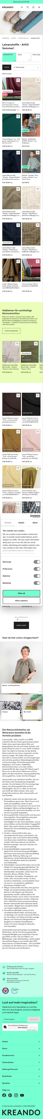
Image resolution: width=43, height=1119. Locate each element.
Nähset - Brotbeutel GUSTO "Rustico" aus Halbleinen (29, 141)
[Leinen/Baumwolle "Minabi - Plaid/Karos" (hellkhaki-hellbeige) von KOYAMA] (31, 233)
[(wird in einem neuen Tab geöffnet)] (5, 991)
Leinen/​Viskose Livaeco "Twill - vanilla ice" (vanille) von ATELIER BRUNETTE (11, 492)
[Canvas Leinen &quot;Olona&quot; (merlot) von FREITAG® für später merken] (38, 261)
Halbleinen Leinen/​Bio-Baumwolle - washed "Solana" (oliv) (29, 367)
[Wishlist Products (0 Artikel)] (27, 7)
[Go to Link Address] (21, 1)
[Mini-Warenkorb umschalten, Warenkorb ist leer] (33, 7)
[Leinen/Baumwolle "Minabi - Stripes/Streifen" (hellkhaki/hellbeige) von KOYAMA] (11, 197)
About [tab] (35, 523)
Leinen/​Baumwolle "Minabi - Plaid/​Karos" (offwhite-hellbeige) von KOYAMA (30, 213)
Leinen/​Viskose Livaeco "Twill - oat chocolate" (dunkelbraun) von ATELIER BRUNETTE (10, 420)
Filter (6, 67)
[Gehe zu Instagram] (16, 1095)
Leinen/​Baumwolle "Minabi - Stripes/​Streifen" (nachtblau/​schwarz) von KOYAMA (11, 177)
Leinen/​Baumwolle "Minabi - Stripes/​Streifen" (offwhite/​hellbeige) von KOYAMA (31, 105)
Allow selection (21, 601)
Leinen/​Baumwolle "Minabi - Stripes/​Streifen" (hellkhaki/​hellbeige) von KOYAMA (11, 213)
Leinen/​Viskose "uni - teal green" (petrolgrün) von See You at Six (11, 141)
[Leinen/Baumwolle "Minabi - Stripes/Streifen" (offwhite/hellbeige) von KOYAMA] (31, 88)
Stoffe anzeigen (11, 331)
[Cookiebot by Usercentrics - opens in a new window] (30, 516)
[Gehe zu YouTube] (22, 1095)
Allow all (21, 593)
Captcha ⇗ (32, 1030)
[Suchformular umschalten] (22, 7)
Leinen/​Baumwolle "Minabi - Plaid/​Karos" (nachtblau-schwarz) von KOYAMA (11, 250)
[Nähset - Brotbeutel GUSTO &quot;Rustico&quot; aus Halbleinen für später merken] (38, 116)
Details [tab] (21, 523)
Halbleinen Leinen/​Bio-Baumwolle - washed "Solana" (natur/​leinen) (10, 367)
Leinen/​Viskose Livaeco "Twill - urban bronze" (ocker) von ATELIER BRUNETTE (10, 456)
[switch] (37, 569)
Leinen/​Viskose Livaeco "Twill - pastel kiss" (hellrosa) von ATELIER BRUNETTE (30, 456)
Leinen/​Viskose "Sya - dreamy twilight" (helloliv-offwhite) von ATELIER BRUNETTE (31, 492)
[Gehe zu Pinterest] (10, 1095)
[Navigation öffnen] (39, 7)
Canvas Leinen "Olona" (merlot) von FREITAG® (30, 285)
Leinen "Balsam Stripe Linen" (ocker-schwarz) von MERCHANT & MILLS (10, 286)
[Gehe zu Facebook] (4, 1095)
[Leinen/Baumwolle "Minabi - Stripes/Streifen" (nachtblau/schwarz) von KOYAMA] (11, 161)
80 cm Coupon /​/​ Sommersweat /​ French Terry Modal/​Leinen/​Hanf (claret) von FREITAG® (11, 105)
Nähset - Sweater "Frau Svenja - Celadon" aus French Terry (30, 177)
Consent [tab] (7, 523)
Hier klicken (22, 1028)
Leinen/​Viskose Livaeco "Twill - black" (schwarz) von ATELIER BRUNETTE (30, 420)
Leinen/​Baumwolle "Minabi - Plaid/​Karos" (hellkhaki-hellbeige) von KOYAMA (30, 250)
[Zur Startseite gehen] (7, 7)
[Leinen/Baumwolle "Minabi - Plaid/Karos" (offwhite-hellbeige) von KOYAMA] (31, 197)
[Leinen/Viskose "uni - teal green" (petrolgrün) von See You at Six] (11, 125)
